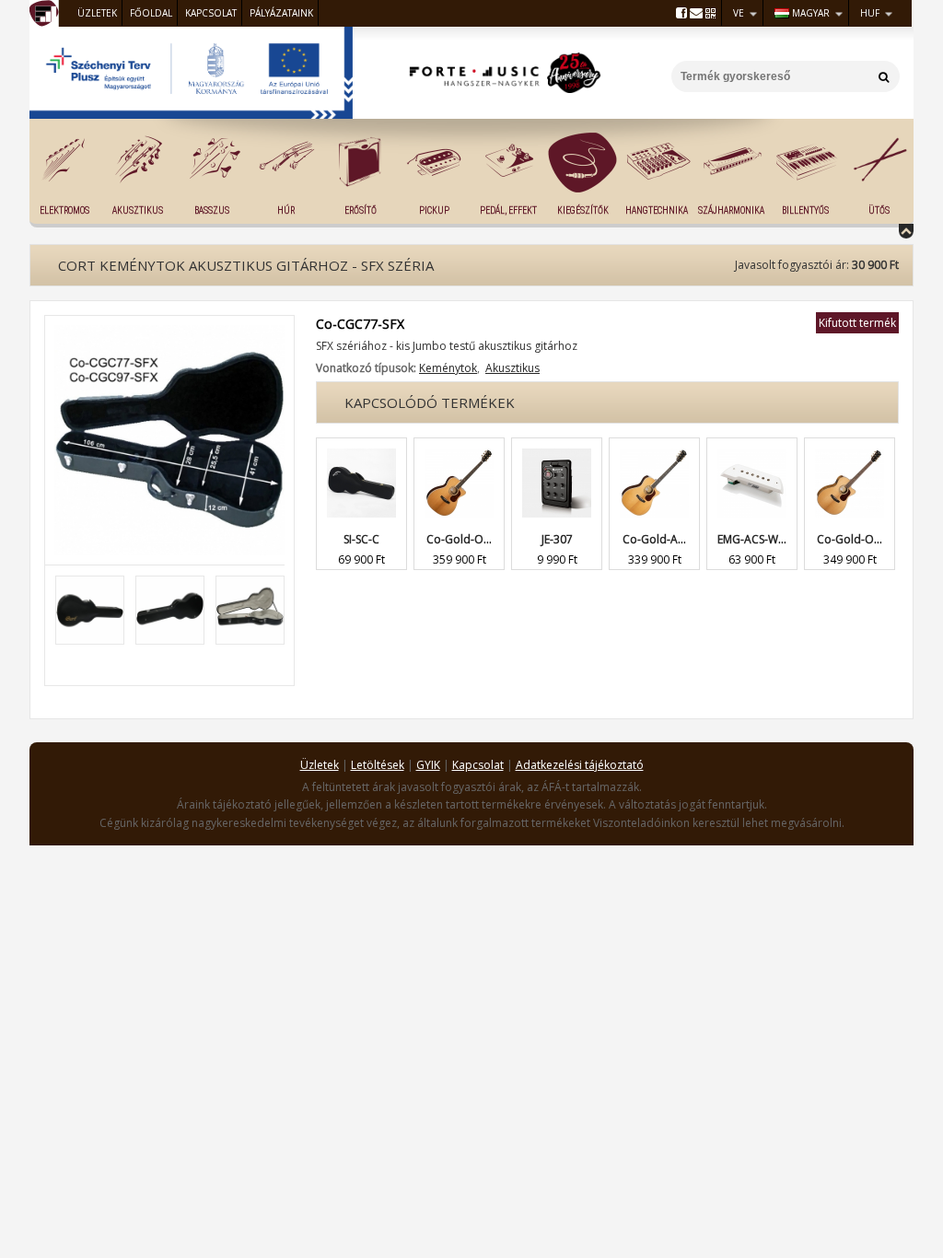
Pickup (434, 210)
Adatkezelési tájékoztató (580, 765)
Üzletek (97, 12)
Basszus (211, 210)
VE (738, 12)
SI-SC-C (361, 539)
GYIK (428, 765)
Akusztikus (137, 210)
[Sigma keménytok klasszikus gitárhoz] (361, 447)
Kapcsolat (211, 12)
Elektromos (64, 210)
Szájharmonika (731, 210)
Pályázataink (281, 12)
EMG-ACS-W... (751, 539)
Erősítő (360, 210)
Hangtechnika (656, 210)
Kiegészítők (583, 210)
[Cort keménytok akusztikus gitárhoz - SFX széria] (169, 333)
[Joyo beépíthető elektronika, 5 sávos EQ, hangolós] (556, 447)
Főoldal (151, 12)
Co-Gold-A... (654, 539)
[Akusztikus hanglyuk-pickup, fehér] (752, 447)
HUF (869, 12)
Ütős (879, 210)
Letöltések (377, 765)
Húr (286, 210)
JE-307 (557, 539)
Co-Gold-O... (459, 539)
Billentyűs (805, 210)
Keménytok (448, 368)
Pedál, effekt (508, 210)
